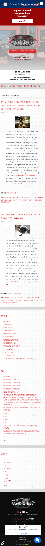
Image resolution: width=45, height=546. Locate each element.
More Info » (22, 21)
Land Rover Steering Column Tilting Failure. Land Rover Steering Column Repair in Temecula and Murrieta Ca (21, 432)
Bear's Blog (6, 321)
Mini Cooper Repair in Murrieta (11, 383)
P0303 (5, 419)
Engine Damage (27, 200)
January (8, 463)
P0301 (5, 413)
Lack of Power (32, 86)
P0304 (5, 422)
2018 (4, 459)
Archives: (4, 454)
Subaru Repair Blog (8, 355)
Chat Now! (23, 533)
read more (20, 184)
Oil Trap (28, 197)
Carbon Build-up (30, 298)
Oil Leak (10, 200)
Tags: (3, 371)
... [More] (4, 441)
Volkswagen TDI (21, 298)
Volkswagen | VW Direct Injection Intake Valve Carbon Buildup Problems (20, 427)
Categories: (5, 316)
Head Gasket (41, 197)
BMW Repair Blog (8, 328)
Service (23, 197)
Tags (19, 86)
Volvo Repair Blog (11, 193)
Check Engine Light (5, 202)
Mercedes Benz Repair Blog (10, 340)
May (7, 478)
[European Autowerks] (22, 40)
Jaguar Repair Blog (8, 331)
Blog (12, 86)
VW (12, 298)
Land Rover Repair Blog (9, 334)
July (7, 475)
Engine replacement (37, 200)
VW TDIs (16, 246)
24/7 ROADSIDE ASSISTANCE (22, 78)
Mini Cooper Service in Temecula (12, 386)
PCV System (33, 197)
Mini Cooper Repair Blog (9, 343)
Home (4, 86)
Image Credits (22, 539)
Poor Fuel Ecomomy (28, 300)
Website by (22, 544)
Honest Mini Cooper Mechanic (11, 392)
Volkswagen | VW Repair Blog (14, 293)
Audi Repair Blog (7, 324)
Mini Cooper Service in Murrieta (11, 389)
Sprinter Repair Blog (9, 352)
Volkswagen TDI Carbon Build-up (9, 303)
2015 (4, 472)
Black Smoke (38, 298)
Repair (18, 197)
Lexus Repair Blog (8, 337)
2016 (4, 466)
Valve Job (21, 200)
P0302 (5, 416)
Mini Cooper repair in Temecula (11, 380)
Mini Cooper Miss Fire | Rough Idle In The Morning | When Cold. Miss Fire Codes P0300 (22, 409)
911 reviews (27, 59)
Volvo (13, 197)
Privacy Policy (22, 537)
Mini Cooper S (7, 298)
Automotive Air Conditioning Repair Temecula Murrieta (18, 358)
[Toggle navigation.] (41, 3)
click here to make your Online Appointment (24, 175)
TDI (24, 257)
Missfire (15, 200)
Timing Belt (4, 200)
